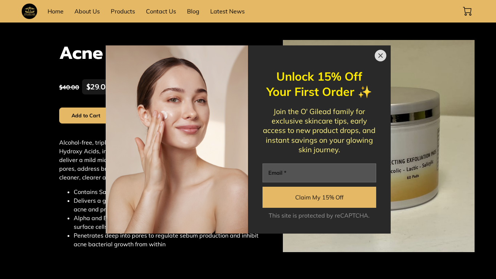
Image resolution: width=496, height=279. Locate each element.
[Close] (380, 55)
